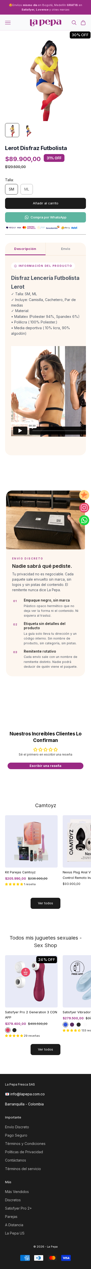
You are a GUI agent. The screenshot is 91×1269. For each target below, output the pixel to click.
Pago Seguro (16, 1135)
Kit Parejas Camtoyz (20, 872)
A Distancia (14, 1225)
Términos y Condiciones (25, 1143)
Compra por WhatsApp (48, 217)
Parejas (11, 1216)
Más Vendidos (17, 1191)
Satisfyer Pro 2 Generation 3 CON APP (31, 1014)
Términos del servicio (23, 1169)
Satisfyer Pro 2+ (18, 1208)
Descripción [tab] (25, 249)
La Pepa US (15, 1233)
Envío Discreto (17, 1127)
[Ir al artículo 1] (12, 130)
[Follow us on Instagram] (84, 508)
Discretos (13, 1200)
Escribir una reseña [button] (45, 766)
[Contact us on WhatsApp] (84, 520)
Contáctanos (15, 1160)
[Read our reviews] (84, 495)
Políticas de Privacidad (24, 1152)
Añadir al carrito (45, 203)
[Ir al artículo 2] (28, 130)
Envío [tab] (65, 249)
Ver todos (45, 903)
